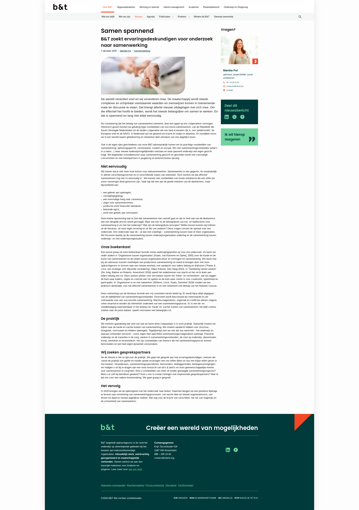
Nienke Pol (125, 50)
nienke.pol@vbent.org (234, 86)
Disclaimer (171, 485)
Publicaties (164, 16)
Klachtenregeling (135, 485)
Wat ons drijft (108, 16)
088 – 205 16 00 (162, 454)
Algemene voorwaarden (113, 485)
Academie (194, 7)
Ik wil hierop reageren (235, 137)
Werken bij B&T (202, 16)
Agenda (151, 16)
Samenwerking (142, 50)
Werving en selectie (149, 7)
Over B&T (107, 7)
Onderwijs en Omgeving (236, 7)
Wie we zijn (124, 16)
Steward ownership (223, 16)
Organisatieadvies (126, 7)
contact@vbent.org (164, 458)
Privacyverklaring (155, 485)
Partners (182, 16)
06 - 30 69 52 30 (232, 82)
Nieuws (138, 16)
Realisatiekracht (211, 7)
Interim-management (174, 7)
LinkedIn (229, 90)
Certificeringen (185, 485)
